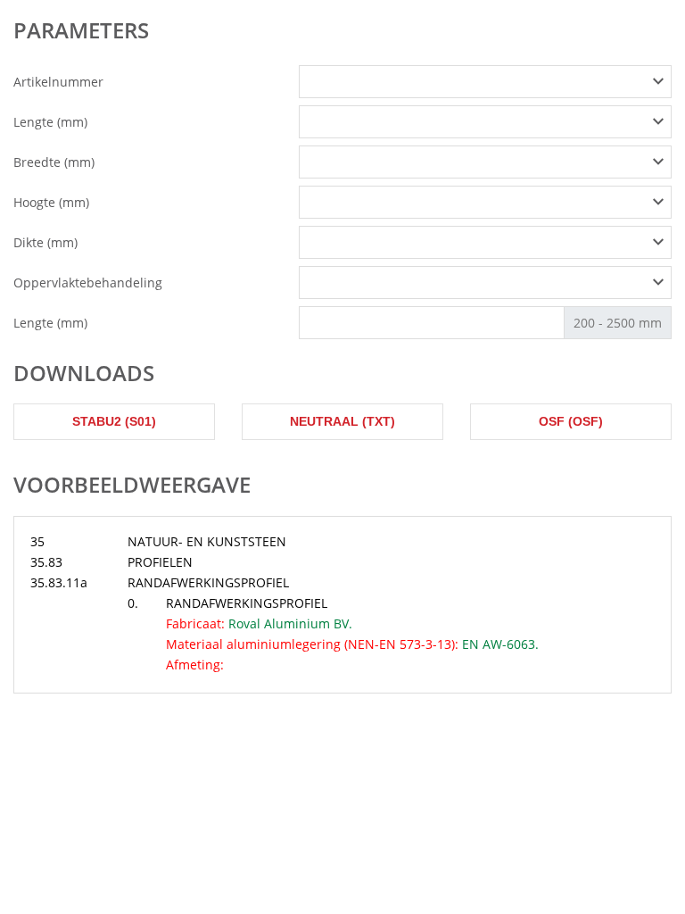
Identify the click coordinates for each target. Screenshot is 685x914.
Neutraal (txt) (342, 421)
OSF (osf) (571, 421)
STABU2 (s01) (114, 421)
